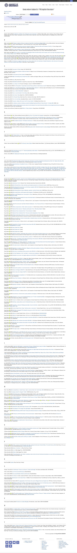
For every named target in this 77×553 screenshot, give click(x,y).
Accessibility (61, 541)
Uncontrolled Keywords (41, 22)
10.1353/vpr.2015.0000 (15, 151)
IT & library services (28, 542)
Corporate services (45, 545)
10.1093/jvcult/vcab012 (23, 239)
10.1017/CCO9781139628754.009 (34, 516)
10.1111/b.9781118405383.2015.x (27, 259)
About (47, 4)
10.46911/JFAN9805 (42, 315)
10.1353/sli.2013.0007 (30, 494)
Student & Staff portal (28, 541)
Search (57, 4)
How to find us (44, 543)
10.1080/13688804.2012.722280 (11, 195)
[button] (34, 14)
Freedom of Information (63, 543)
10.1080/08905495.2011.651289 (18, 188)
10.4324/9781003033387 (28, 527)
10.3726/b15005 (56, 118)
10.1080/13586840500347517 (31, 347)
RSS (53, 14)
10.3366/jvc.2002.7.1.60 (13, 306)
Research (67, 4)
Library (71, 4)
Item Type (34, 22)
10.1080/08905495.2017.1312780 (14, 225)
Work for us (44, 547)
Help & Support (61, 4)
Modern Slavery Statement (63, 544)
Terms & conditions (62, 546)
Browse (50, 4)
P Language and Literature (14, 17)
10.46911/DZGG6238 (42, 313)
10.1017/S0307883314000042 (29, 434)
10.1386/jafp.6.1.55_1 (9, 437)
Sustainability (44, 549)
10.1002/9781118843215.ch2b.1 (53, 513)
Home (43, 4)
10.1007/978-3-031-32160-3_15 (39, 395)
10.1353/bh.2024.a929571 (26, 446)
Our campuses (44, 542)
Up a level (7, 13)
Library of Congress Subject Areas (13, 16)
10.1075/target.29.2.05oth (25, 429)
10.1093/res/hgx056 (16, 398)
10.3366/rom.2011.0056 (37, 162)
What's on (43, 544)
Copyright (60, 547)
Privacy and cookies (62, 542)
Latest (53, 4)
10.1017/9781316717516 (37, 282)
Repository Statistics (7, 11)
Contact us (44, 541)
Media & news (44, 546)
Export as (17, 14)
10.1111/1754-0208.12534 (40, 487)
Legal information (62, 545)
